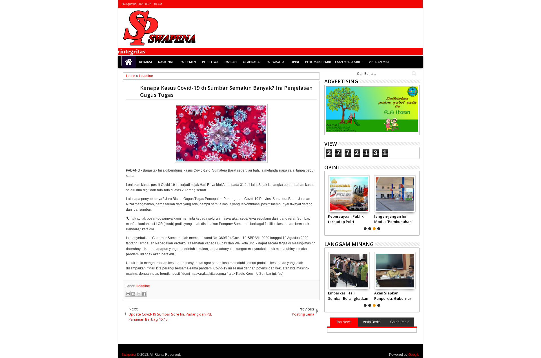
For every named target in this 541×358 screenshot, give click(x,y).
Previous (415, 202)
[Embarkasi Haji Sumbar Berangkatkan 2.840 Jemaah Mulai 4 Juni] (348, 270)
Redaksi (145, 62)
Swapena (128, 355)
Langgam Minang (349, 244)
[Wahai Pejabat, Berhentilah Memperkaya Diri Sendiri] (410, 193)
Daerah (231, 62)
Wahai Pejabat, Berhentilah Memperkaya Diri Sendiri (405, 219)
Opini (295, 62)
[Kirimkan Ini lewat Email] (128, 294)
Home (129, 62)
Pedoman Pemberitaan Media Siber (334, 62)
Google (414, 355)
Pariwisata (275, 62)
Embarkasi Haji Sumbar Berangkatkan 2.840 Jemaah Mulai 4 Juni (348, 296)
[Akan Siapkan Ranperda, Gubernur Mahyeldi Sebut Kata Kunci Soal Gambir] (395, 270)
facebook (394, 4)
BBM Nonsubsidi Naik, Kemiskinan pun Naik (363, 219)
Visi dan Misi (379, 62)
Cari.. (413, 73)
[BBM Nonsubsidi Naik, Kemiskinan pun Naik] (364, 193)
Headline (143, 286)
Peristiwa (210, 62)
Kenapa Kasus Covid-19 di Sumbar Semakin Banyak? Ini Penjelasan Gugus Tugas (226, 91)
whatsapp (416, 4)
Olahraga (251, 62)
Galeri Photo (399, 322)
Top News (343, 322)
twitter (386, 4)
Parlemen (188, 62)
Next (328, 202)
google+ (401, 4)
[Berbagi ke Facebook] (144, 294)
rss (408, 4)
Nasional (166, 62)
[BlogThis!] (133, 294)
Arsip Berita (372, 322)
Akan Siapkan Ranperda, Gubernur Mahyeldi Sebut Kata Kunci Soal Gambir (392, 296)
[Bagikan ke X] (138, 294)
